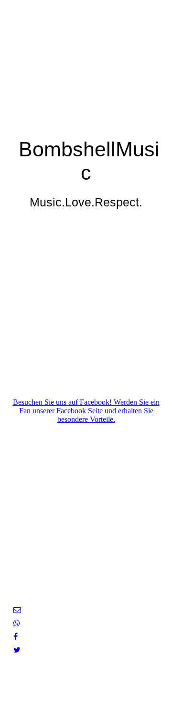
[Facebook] (15, 637)
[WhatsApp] (16, 623)
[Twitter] (17, 650)
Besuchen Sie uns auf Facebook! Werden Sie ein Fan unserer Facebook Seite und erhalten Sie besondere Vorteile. (86, 410)
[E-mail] (17, 610)
